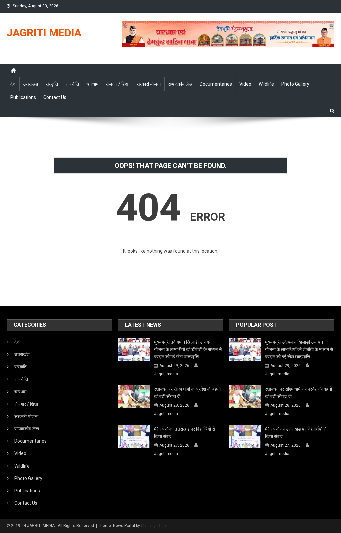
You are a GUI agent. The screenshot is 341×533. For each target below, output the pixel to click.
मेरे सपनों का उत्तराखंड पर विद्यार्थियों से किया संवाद (184, 432)
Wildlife (266, 84)
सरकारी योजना (149, 84)
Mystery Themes (156, 525)
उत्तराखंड (30, 84)
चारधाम (92, 84)
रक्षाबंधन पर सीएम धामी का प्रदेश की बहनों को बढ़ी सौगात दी (187, 392)
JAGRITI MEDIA (44, 32)
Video (245, 84)
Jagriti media (166, 374)
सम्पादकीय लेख (180, 84)
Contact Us (54, 97)
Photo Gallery (295, 84)
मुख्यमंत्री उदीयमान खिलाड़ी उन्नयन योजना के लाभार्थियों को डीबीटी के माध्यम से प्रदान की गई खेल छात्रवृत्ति (188, 349)
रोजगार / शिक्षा (117, 84)
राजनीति (72, 84)
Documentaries (216, 84)
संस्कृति (52, 84)
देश (13, 84)
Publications (23, 97)
